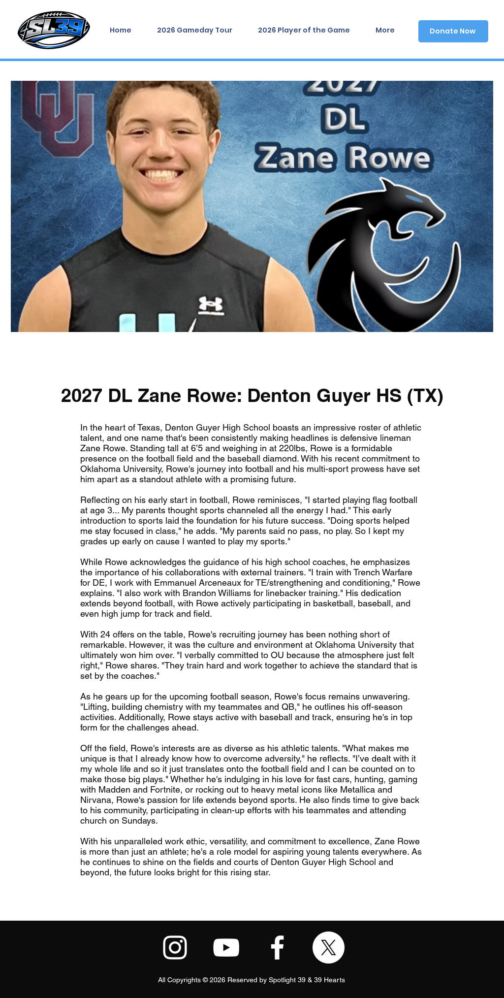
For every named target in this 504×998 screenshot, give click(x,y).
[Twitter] (329, 947)
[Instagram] (175, 947)
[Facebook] (277, 947)
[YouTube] (226, 947)
